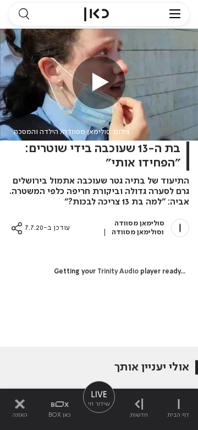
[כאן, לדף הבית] (96, 14)
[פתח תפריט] (175, 14)
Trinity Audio (118, 271)
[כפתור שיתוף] (17, 228)
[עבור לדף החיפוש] (23, 14)
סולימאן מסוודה (139, 223)
